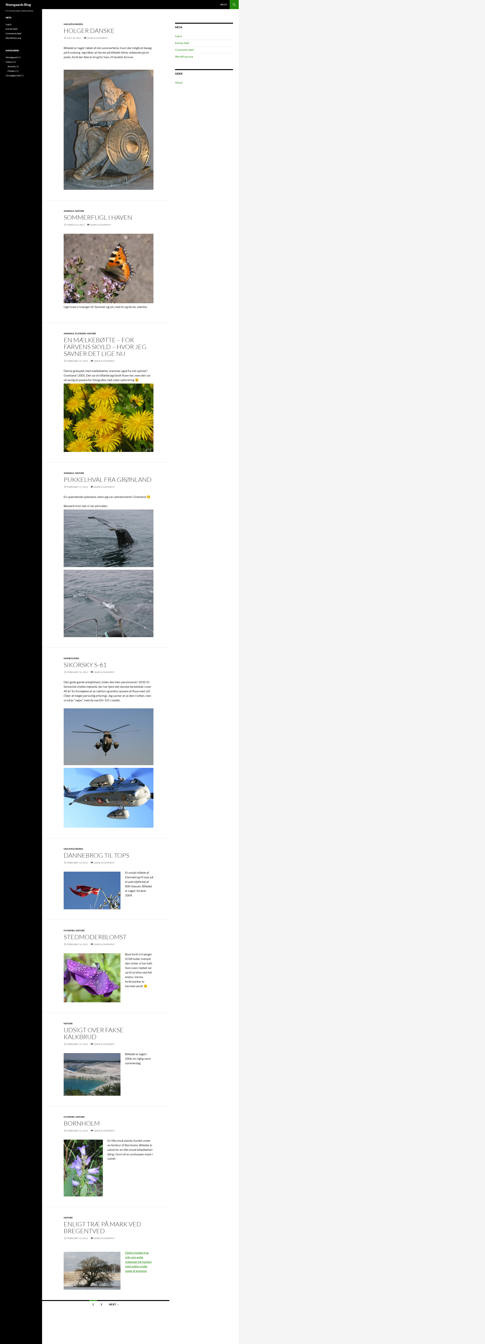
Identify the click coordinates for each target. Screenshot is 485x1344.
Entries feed (182, 43)
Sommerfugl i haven (98, 217)
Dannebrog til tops (96, 855)
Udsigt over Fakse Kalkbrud (94, 1033)
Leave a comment (97, 38)
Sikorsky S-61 (85, 665)
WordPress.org (184, 56)
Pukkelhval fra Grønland (108, 479)
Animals (69, 210)
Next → (114, 1304)
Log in (178, 36)
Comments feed (184, 49)
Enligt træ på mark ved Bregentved (102, 1227)
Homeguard (71, 658)
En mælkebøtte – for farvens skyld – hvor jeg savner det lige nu (105, 346)
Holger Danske (89, 30)
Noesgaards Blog (18, 4)
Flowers (80, 333)
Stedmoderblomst (95, 937)
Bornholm (82, 1123)
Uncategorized (73, 24)
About (223, 4)
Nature (79, 210)
